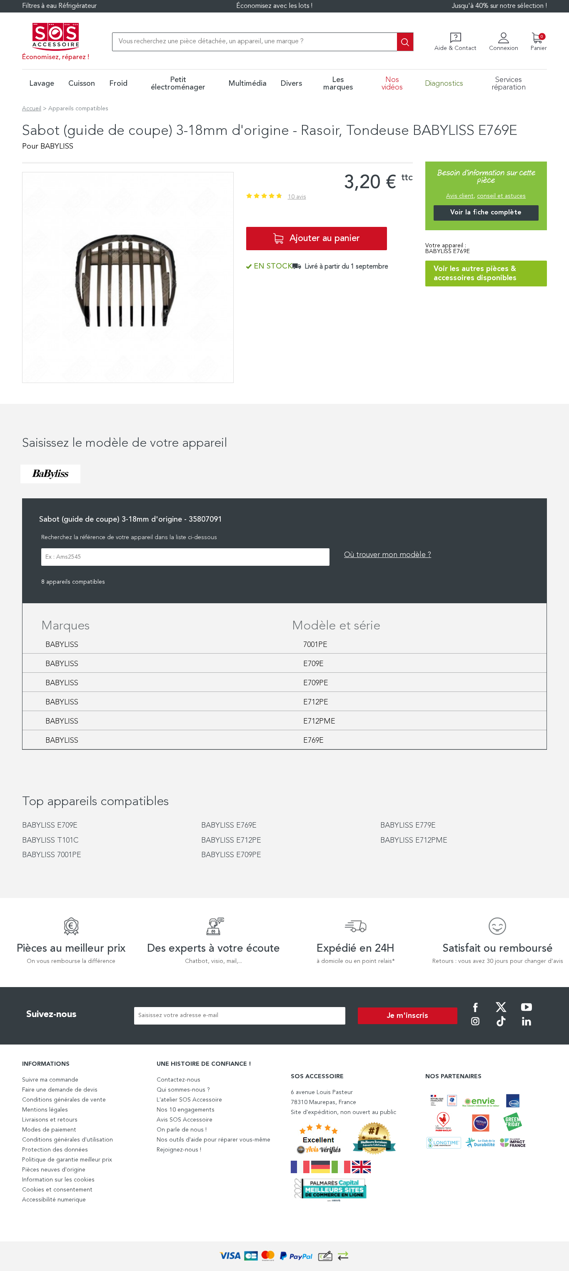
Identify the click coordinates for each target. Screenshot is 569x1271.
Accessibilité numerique (54, 1200)
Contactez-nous (178, 1080)
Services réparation (509, 83)
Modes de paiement (49, 1130)
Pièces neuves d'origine (53, 1170)
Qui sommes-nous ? (183, 1090)
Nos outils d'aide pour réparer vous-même (213, 1140)
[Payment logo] (284, 1256)
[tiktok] (501, 1027)
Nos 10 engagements (186, 1110)
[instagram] (475, 1027)
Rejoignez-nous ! (179, 1150)
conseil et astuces (501, 196)
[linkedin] (526, 1027)
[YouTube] (526, 1013)
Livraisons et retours (49, 1120)
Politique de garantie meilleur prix (67, 1160)
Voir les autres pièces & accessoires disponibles (475, 273)
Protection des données (55, 1150)
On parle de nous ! (182, 1130)
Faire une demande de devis (59, 1090)
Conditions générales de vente (64, 1100)
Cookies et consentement (57, 1190)
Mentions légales (45, 1110)
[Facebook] (475, 1013)
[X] (501, 1013)
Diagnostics (444, 83)
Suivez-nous (51, 1014)
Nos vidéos (392, 83)
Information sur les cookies (58, 1180)
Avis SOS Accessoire (184, 1120)
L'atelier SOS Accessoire (189, 1100)
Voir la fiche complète (486, 212)
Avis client (460, 196)
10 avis (297, 197)
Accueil (31, 109)
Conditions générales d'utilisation (67, 1140)
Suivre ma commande (50, 1080)
